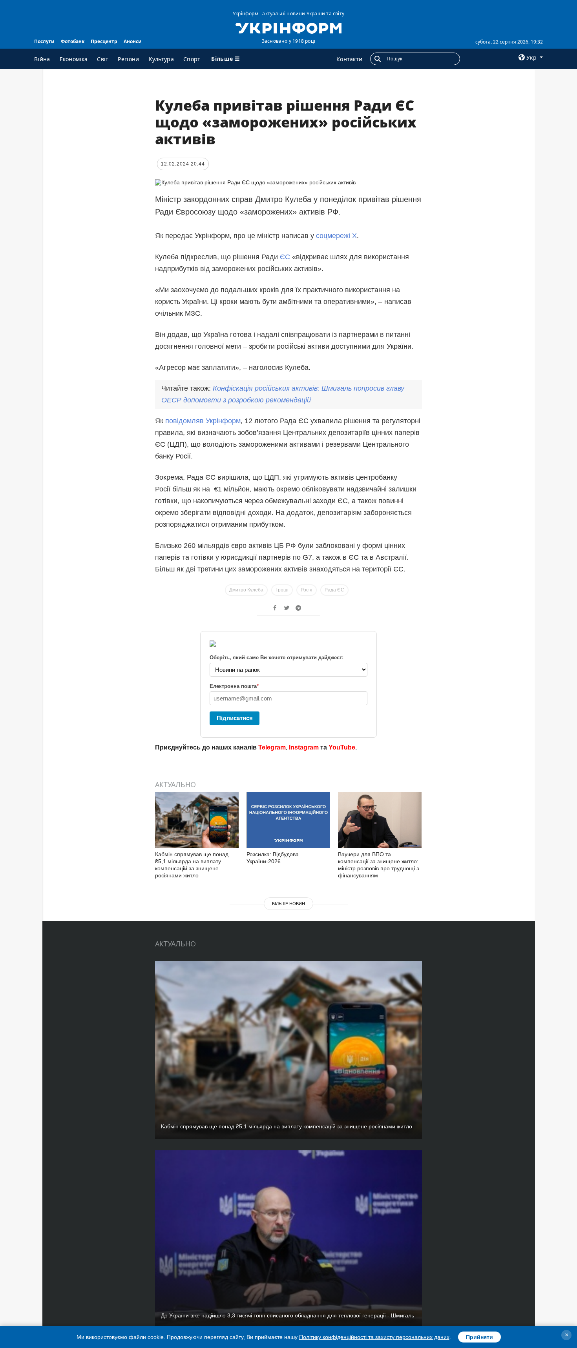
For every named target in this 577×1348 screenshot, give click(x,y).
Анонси (133, 41)
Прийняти (479, 1337)
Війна (42, 59)
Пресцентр (104, 41)
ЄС (286, 257)
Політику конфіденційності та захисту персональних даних (374, 1337)
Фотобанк (72, 41)
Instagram (304, 747)
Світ (102, 59)
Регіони (128, 59)
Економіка (74, 59)
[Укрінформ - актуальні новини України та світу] (288, 27)
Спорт (192, 59)
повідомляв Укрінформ (203, 421)
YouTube (342, 747)
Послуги (44, 41)
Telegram (272, 747)
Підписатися (235, 718)
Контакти (349, 59)
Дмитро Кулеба (246, 590)
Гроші (282, 590)
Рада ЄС (334, 590)
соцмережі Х (336, 236)
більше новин (288, 903)
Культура (161, 59)
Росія (306, 590)
